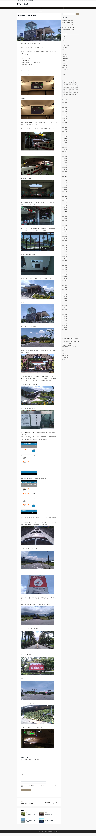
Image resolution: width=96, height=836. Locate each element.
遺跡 (75, 94)
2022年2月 (64, 222)
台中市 (75, 84)
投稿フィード (65, 355)
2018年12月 (64, 307)
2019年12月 (64, 280)
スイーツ (64, 82)
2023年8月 (64, 182)
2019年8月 (64, 289)
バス (72, 82)
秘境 (72, 92)
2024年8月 (64, 156)
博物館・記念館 (68, 84)
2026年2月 (64, 116)
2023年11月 (64, 176)
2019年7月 (64, 291)
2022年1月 (64, 225)
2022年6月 (64, 214)
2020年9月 (64, 260)
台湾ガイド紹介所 (22, 4)
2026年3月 (64, 113)
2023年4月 (64, 191)
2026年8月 (64, 102)
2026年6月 (64, 107)
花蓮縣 (32, 17)
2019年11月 (64, 283)
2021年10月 (64, 231)
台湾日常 (65, 54)
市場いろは (65, 65)
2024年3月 (64, 167)
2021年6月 (64, 240)
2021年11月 (64, 229)
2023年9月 (64, 180)
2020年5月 (64, 269)
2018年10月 (64, 311)
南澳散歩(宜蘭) (65, 346)
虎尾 (73, 94)
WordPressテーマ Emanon (53, 831)
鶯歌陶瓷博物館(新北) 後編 (68, 27)
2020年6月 (64, 267)
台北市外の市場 (66, 63)
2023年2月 (64, 196)
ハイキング (68, 82)
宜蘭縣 (73, 89)
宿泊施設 (65, 47)
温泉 (70, 92)
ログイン (64, 353)
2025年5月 (64, 136)
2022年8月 (64, 209)
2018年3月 (64, 327)
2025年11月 (64, 122)
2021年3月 (64, 247)
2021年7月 (64, 238)
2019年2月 (64, 303)
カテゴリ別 (40, 8)
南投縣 (64, 84)
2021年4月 (64, 245)
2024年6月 (64, 160)
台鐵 (24, 17)
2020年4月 (64, 271)
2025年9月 (64, 127)
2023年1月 (64, 198)
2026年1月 (64, 118)
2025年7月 (64, 131)
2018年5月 (64, 323)
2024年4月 (64, 165)
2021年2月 (64, 249)
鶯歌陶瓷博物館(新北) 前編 (68, 29)
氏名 (22, 774)
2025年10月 (64, 125)
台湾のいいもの (66, 45)
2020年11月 (64, 256)
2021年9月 (64, 234)
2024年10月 (64, 151)
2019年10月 (64, 285)
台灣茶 (68, 87)
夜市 (66, 89)
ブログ (63, 49)
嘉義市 (74, 87)
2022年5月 (64, 216)
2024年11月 (64, 149)
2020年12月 (64, 254)
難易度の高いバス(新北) (30, 814)
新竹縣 (64, 92)
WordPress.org (65, 359)
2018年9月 (64, 314)
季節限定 (70, 89)
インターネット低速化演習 (67, 24)
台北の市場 (65, 60)
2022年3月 (64, 220)
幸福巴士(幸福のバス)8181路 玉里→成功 (32, 821)
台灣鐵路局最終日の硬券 (49, 814)
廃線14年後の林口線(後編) (67, 20)
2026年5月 (64, 109)
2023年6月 (64, 187)
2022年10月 (64, 205)
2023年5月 (64, 189)
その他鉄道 (65, 69)
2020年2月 (64, 276)
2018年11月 (64, 309)
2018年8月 (64, 316)
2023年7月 (64, 185)
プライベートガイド (71, 8)
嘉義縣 (77, 87)
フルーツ (75, 82)
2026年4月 (64, 111)
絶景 (77, 92)
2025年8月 (64, 129)
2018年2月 (64, 329)
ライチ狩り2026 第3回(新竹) (68, 338)
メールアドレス (24, 779)
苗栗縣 (70, 94)
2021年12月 (64, 227)
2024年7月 (64, 158)
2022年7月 (64, 211)
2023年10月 (64, 178)
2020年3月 (64, 274)
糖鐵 (75, 92)
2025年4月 (64, 138)
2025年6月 (64, 133)
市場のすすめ (55, 8)
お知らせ (64, 36)
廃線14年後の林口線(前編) (67, 22)
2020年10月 (64, 258)
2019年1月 (64, 305)
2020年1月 (64, 278)
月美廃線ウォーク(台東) (49, 820)
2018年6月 (64, 320)
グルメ (64, 40)
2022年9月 (64, 207)
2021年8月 (64, 236)
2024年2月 (64, 169)
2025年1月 (64, 145)
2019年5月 (64, 296)
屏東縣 (77, 89)
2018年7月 (64, 318)
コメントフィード (66, 357)
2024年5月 (64, 162)
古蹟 (72, 84)
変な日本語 (65, 56)
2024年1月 (64, 171)
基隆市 (64, 89)
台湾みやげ (64, 87)
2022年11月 (64, 202)
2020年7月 (64, 265)
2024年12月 (64, 147)
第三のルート (65, 343)
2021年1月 (64, 251)
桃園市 (67, 92)
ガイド (63, 38)
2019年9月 (64, 287)
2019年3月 (64, 300)
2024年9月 (64, 153)
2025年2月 (64, 142)
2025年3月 (64, 140)
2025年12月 (64, 120)
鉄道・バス (26, 17)
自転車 (64, 94)
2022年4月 (64, 218)
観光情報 (24, 8)
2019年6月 (64, 294)
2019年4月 (64, 298)
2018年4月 (64, 325)
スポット (65, 43)
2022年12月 (64, 200)
